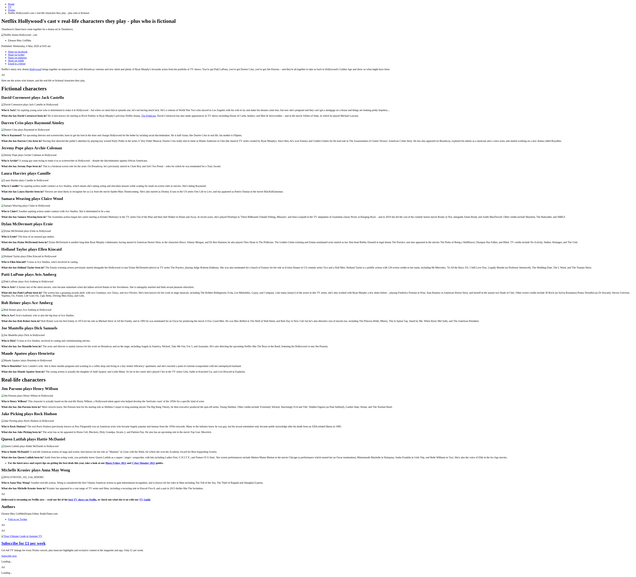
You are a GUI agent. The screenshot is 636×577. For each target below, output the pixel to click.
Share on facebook (17, 51)
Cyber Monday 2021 (143, 463)
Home (11, 4)
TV (10, 7)
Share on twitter (16, 54)
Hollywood (35, 69)
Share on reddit (16, 60)
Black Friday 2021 (116, 463)
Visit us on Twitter (17, 519)
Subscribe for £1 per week (23, 543)
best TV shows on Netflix (82, 499)
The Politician (148, 115)
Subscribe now (9, 555)
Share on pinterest (17, 57)
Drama (11, 10)
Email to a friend (16, 63)
